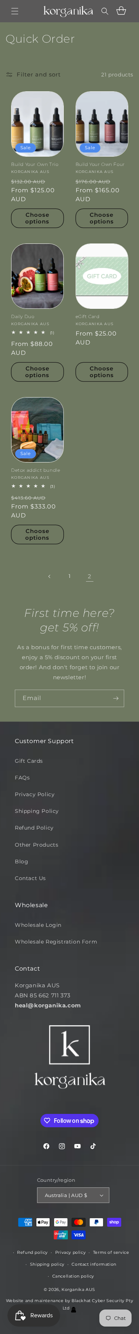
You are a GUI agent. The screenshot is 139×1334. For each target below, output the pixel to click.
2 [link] (90, 576)
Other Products (36, 844)
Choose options (37, 218)
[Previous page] (50, 576)
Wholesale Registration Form (56, 941)
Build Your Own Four (100, 164)
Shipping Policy (37, 811)
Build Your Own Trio (34, 164)
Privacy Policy (34, 794)
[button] (15, 11)
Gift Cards (29, 761)
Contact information (94, 1264)
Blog (21, 861)
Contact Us (30, 878)
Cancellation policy (73, 1276)
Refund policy (32, 1252)
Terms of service (111, 1252)
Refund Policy (34, 827)
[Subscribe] (115, 698)
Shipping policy (47, 1264)
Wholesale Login (38, 925)
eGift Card (88, 316)
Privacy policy (70, 1252)
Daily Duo (22, 316)
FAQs (22, 777)
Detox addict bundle (35, 470)
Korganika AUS (78, 1289)
